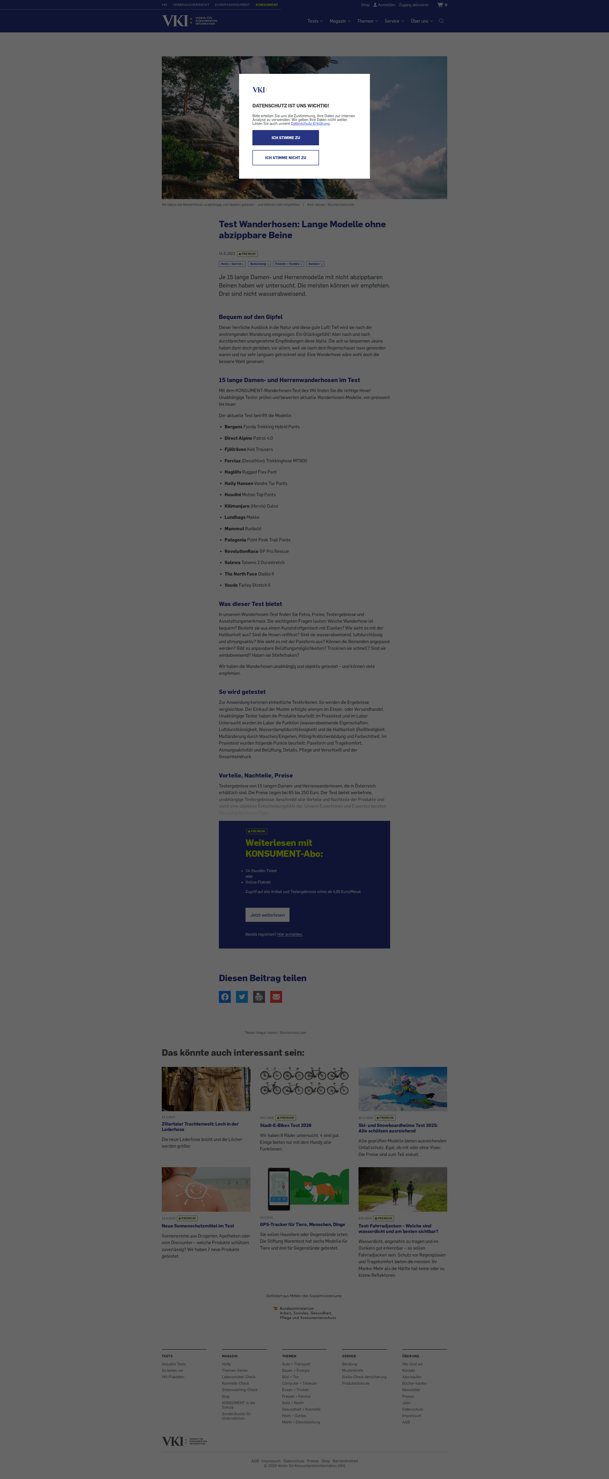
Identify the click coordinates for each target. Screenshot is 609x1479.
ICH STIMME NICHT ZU (285, 157)
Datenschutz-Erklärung (310, 123)
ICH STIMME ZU (286, 137)
